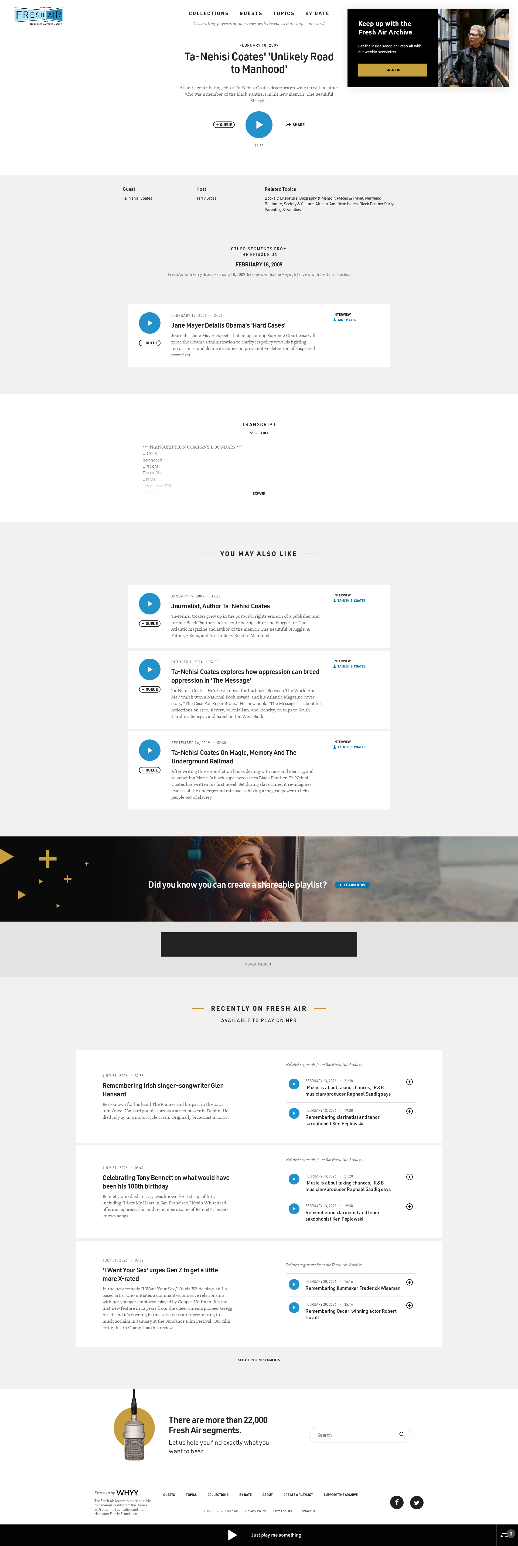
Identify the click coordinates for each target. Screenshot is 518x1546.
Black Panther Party (376, 203)
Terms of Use (282, 1511)
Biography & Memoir (317, 198)
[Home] (38, 15)
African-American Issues (336, 203)
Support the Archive (341, 1494)
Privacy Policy (255, 1511)
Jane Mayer (347, 320)
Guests (251, 13)
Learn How (354, 884)
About (268, 1494)
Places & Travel (350, 198)
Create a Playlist (298, 1494)
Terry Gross (206, 198)
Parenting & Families (283, 209)
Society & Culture (299, 203)
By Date (317, 13)
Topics (284, 13)
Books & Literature (281, 198)
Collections (209, 13)
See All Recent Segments (259, 1360)
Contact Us (307, 1511)
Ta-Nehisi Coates (137, 198)
